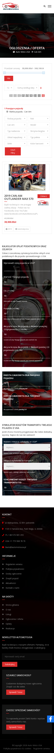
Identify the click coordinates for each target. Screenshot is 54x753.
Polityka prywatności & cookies (17, 748)
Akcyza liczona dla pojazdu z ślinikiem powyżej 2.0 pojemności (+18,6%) (25, 328)
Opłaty (8, 623)
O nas (8, 609)
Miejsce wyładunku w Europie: (18, 460)
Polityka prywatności (14, 569)
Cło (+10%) (9, 290)
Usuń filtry (12, 151)
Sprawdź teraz (15, 692)
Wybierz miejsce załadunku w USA (20, 441)
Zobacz (43, 196)
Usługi (8, 614)
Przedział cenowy (12, 68)
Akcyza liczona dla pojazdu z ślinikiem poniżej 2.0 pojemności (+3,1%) (26, 348)
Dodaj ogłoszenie (13, 573)
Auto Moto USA (35, 745)
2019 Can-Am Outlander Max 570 (18, 197)
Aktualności (10, 583)
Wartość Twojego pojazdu (16, 276)
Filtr (8, 78)
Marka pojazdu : (20, 111)
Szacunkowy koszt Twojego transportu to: (20, 481)
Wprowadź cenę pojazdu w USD (19, 263)
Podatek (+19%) (11, 308)
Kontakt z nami (12, 587)
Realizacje (10, 628)
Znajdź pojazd (11, 578)
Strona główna (12, 605)
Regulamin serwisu (13, 564)
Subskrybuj (10, 664)
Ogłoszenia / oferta (14, 619)
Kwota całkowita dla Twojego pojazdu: (22, 376)
